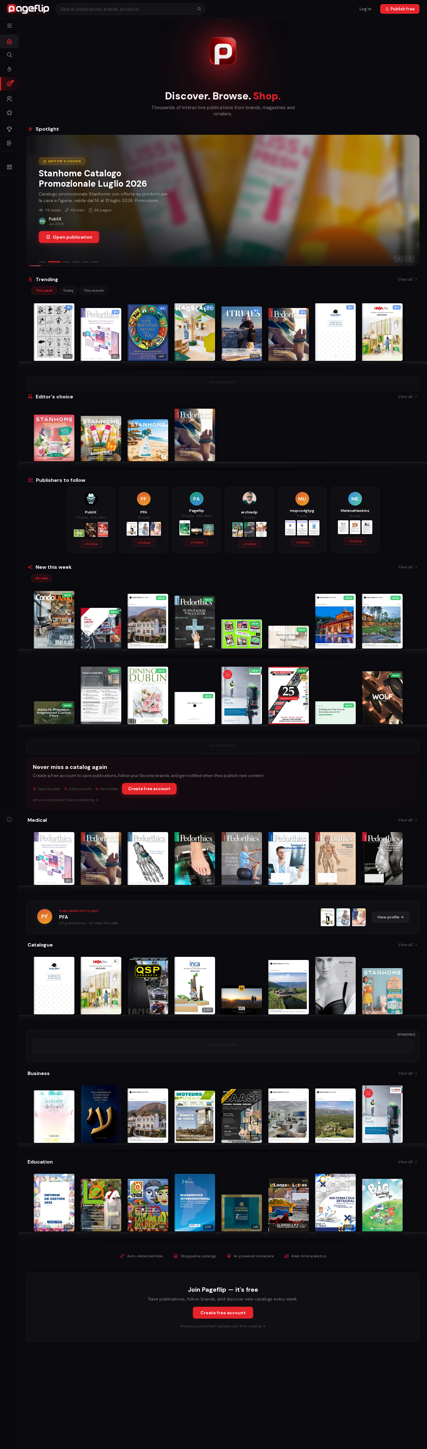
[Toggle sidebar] (9, 25)
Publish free (402, 9)
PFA (63, 917)
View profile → (390, 917)
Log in (365, 9)
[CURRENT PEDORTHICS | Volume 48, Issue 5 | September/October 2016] (343, 917)
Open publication (72, 237)
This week (44, 290)
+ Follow (91, 544)
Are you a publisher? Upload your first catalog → (223, 1326)
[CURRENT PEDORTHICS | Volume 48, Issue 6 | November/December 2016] (327, 917)
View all (405, 279)
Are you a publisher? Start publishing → (65, 800)
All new (41, 578)
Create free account (149, 788)
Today (68, 290)
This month (93, 290)
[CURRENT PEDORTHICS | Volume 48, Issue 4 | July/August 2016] (359, 917)
